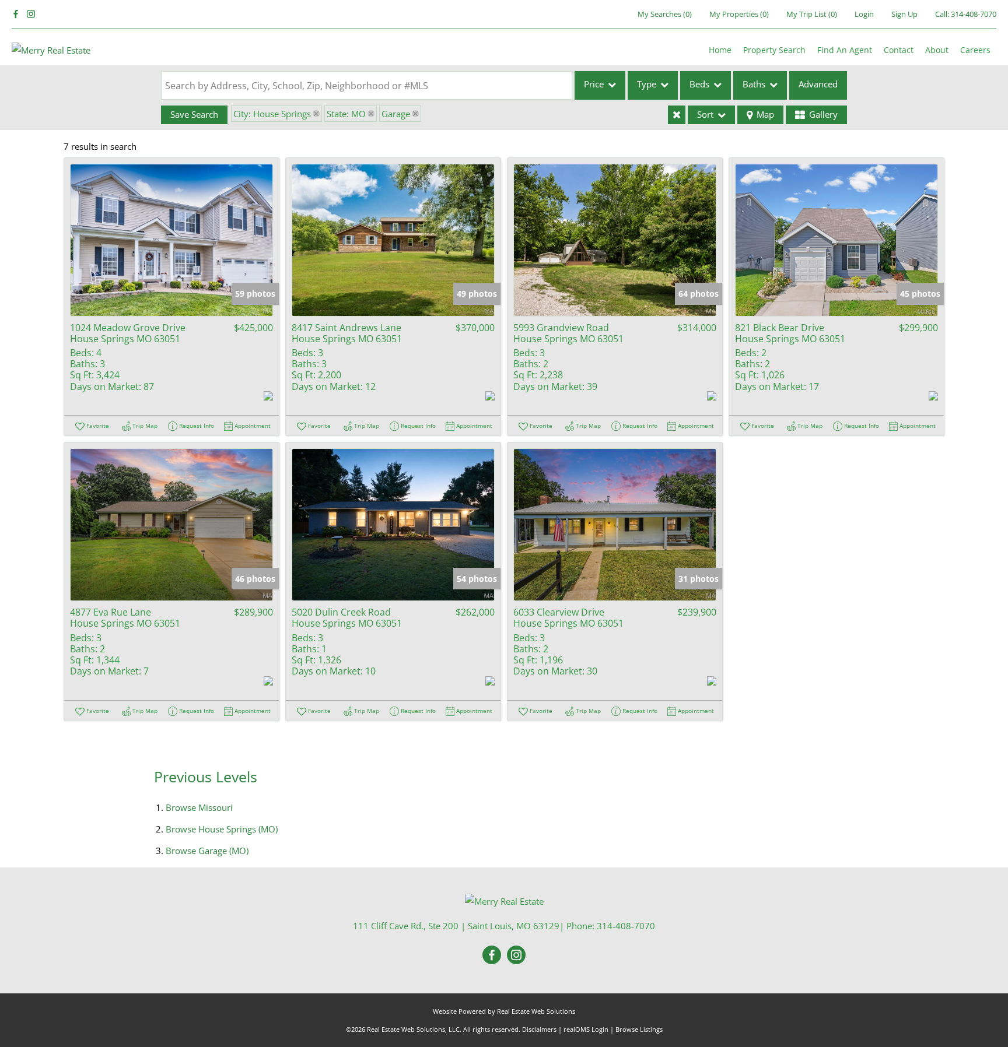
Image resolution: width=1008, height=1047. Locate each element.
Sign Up (904, 14)
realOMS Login (586, 1029)
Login (864, 14)
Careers (975, 49)
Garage (396, 114)
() (665, 14)
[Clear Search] (676, 115)
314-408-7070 (973, 14)
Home (720, 49)
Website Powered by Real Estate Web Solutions (504, 1011)
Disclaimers (539, 1029)
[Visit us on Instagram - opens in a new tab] (31, 14)
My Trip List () (811, 14)
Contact (899, 49)
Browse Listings (639, 1029)
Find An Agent (844, 49)
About (937, 49)
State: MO (346, 114)
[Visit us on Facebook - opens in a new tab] (16, 14)
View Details (171, 239)
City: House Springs (272, 114)
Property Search (774, 49)
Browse (199, 807)
